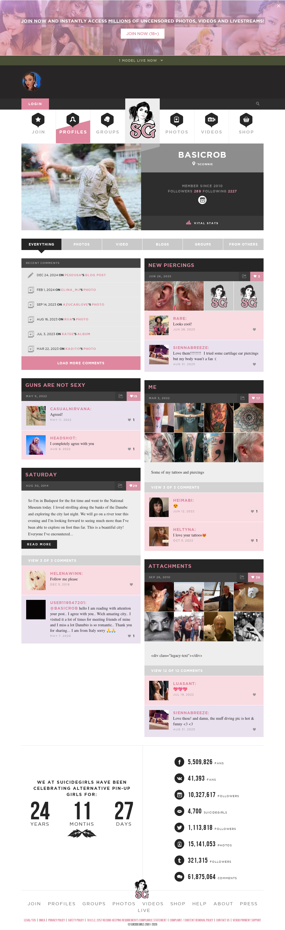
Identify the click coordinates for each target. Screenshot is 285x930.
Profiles (73, 131)
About (223, 903)
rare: (180, 318)
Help (199, 903)
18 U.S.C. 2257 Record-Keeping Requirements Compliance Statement (127, 920)
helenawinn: (66, 573)
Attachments (170, 566)
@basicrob (64, 608)
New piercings (171, 265)
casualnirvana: (71, 409)
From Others (243, 244)
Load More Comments (81, 363)
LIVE (144, 910)
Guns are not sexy (55, 385)
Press (249, 903)
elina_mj (70, 289)
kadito (72, 348)
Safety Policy (76, 920)
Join (38, 131)
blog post (95, 275)
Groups (107, 131)
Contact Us (223, 920)
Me (152, 387)
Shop (246, 131)
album (83, 334)
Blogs (162, 244)
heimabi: (183, 500)
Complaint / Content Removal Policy (191, 920)
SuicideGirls (142, 103)
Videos (211, 131)
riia (68, 319)
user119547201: (68, 602)
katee (68, 334)
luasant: (184, 683)
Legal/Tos (30, 920)
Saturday (41, 474)
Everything (41, 244)
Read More (39, 544)
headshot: (63, 438)
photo (89, 289)
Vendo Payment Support (247, 920)
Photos (176, 131)
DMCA (42, 920)
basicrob (202, 154)
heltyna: (184, 529)
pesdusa (73, 275)
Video (122, 244)
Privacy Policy (56, 920)
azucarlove (75, 304)
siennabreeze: (191, 347)
